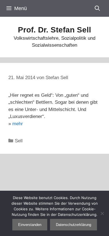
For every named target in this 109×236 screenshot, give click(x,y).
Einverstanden (29, 225)
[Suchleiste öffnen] (97, 8)
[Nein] (102, 213)
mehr (17, 123)
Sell (19, 140)
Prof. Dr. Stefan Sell (54, 29)
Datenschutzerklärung (73, 225)
